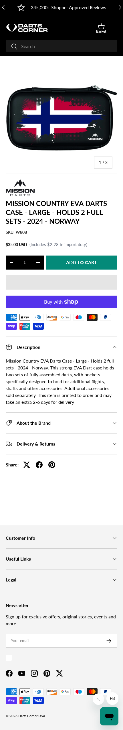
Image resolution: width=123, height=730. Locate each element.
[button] (101, 28)
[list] (61, 117)
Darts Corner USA (31, 716)
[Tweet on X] (26, 464)
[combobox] (61, 46)
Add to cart (81, 262)
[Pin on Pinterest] (51, 464)
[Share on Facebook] (39, 464)
